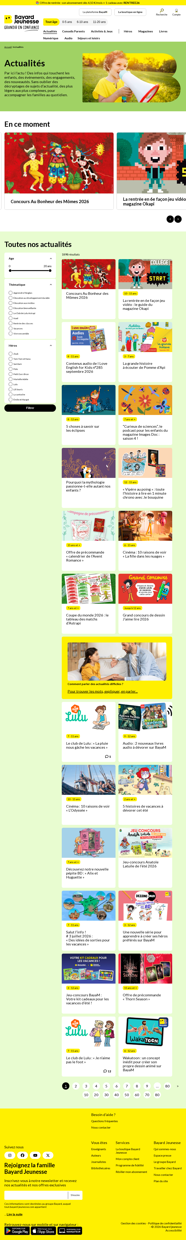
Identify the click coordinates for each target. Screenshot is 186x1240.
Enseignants (98, 1149)
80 (167, 1086)
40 (116, 1095)
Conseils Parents (73, 31)
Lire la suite (15, 1204)
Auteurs (96, 1155)
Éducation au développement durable (31, 298)
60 (137, 1095)
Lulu (15, 384)
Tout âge (51, 21)
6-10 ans (82, 21)
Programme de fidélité (130, 1165)
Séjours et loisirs (89, 38)
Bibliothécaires (100, 1168)
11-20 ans (99, 21)
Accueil (8, 47)
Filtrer (30, 408)
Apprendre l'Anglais (22, 292)
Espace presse (162, 1155)
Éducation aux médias (24, 303)
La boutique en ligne (130, 11)
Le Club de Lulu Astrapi (24, 313)
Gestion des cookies (133, 1213)
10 (86, 1095)
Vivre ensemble (21, 333)
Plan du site (161, 1181)
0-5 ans (67, 21)
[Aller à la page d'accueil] (21, 30)
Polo (15, 369)
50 (127, 1095)
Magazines (145, 31)
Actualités (50, 31)
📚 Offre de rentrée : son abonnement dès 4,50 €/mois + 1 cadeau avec (88, 2)
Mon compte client (127, 1159)
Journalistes (98, 1161)
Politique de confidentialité (165, 1213)
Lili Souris (18, 389)
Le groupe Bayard (165, 1161)
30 (106, 1095)
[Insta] (9, 1145)
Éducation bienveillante (24, 308)
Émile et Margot (21, 399)
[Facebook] (22, 1145)
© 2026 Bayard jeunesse (166, 1217)
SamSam (17, 364)
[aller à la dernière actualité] (170, 219)
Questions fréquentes (104, 1121)
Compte (176, 14)
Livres (163, 31)
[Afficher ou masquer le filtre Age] (50, 258)
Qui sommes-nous (165, 1149)
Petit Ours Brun (21, 374)
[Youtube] (35, 1145)
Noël (15, 318)
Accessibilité (173, 1220)
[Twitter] (48, 1145)
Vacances (18, 328)
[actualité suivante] (178, 219)
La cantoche (19, 394)
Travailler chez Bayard (168, 1168)
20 (96, 1095)
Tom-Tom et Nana (22, 359)
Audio (68, 38)
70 (147, 1095)
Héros (128, 31)
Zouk (15, 353)
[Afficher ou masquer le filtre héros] (50, 345)
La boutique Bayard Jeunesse (128, 1150)
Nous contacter (101, 1127)
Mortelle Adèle (20, 379)
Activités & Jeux (102, 31)
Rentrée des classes (23, 323)
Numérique (50, 38)
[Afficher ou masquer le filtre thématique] (50, 284)
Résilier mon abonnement (131, 1171)
